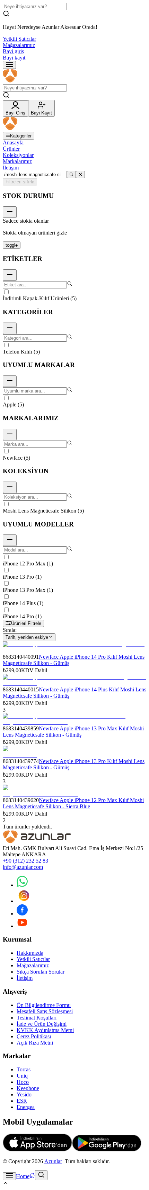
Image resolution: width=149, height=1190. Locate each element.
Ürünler (11, 149)
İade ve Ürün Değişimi (42, 1024)
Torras (23, 1069)
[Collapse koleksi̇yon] (10, 487)
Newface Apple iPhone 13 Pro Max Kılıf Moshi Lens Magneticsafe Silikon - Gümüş (73, 731)
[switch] (11, 245)
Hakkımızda (30, 953)
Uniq (22, 1076)
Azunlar (53, 1161)
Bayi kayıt (14, 58)
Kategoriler (21, 135)
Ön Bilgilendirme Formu (44, 1005)
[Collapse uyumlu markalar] (10, 381)
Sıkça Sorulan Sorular (40, 972)
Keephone (28, 1088)
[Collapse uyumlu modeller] (10, 540)
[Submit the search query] (71, 174)
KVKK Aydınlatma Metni (45, 1030)
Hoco (23, 1082)
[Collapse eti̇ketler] (10, 275)
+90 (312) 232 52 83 (25, 861)
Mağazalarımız (19, 45)
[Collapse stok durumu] (10, 212)
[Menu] (9, 65)
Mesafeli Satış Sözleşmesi (45, 1011)
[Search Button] (41, 1175)
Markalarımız (17, 161)
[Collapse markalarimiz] (10, 434)
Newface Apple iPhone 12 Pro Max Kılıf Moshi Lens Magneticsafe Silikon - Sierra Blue (73, 803)
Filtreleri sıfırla (20, 181)
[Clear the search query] (80, 174)
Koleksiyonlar (18, 155)
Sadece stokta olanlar (26, 221)
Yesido (24, 1094)
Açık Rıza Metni (35, 1043)
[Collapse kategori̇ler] (10, 328)
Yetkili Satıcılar (19, 39)
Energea (26, 1107)
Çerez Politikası (34, 1036)
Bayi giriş (13, 51)
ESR (22, 1101)
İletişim (11, 167)
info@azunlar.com (23, 867)
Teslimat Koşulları (36, 1018)
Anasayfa (13, 142)
